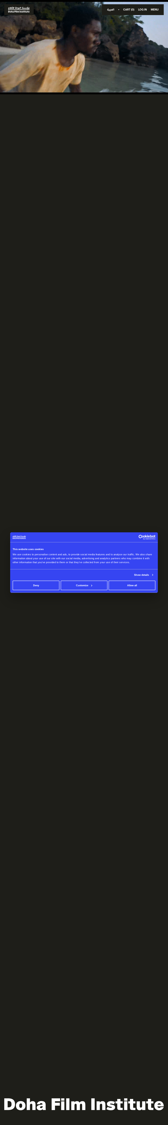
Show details (141, 574)
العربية (110, 9)
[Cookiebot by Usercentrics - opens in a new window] (141, 537)
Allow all (132, 585)
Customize (82, 585)
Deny (36, 585)
